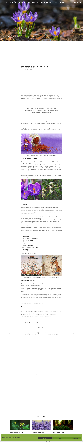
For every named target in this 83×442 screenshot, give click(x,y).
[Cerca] (78, 2)
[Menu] (2, 2)
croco (47, 322)
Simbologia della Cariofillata (17, 432)
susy (23, 69)
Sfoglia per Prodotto (22, 2)
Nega (60, 438)
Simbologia (33, 64)
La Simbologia (40, 2)
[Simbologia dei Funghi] (63, 425)
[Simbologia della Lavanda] (41, 425)
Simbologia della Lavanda (38, 432)
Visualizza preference (74, 438)
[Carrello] (80, 2)
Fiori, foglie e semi (25, 64)
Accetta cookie (45, 438)
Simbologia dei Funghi (58, 432)
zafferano (56, 322)
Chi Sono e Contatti (48, 2)
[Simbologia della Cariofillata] (20, 425)
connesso (30, 377)
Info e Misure (55, 2)
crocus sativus (51, 322)
